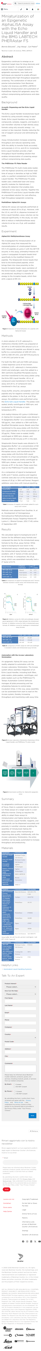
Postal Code (9, 1042)
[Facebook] (23, 1242)
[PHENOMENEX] (30, 1341)
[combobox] (24, 3)
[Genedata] (7, 1336)
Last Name (9, 1005)
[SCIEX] (7, 1348)
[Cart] (27, 9)
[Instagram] (27, 1242)
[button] (15, 3)
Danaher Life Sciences (30, 1235)
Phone (7, 1020)
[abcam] (19, 1329)
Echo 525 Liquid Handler (15, 402)
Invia (32, 1115)
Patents (25, 1218)
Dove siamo (7, 1207)
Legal (24, 1210)
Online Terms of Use (29, 1214)
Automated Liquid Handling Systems (18, 969)
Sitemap (25, 1230)
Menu (6, 9)
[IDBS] (19, 1336)
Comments (9, 1063)
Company (8, 1027)
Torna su (35, 1131)
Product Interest (11, 984)
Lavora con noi (8, 1199)
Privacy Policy (27, 1179)
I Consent (18, 1084)
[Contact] (21, 9)
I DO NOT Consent (21, 1086)
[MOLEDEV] (19, 1341)
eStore (38, 3)
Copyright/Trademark (30, 1199)
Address (8, 1049)
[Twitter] (35, 1242)
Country (8, 1034)
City (6, 1056)
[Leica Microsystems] (7, 1341)
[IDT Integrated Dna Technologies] (30, 1336)
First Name (9, 998)
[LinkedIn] (31, 1242)
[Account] (32, 9)
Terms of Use (18, 1102)
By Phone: (8, 1091)
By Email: (8, 1084)
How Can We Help (11, 991)
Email (7, 1013)
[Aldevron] (30, 1329)
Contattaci (7, 1203)
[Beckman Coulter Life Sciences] (6, 3)
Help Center (7, 1211)
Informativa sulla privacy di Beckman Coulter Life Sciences (30, 1224)
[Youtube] (39, 1242)
